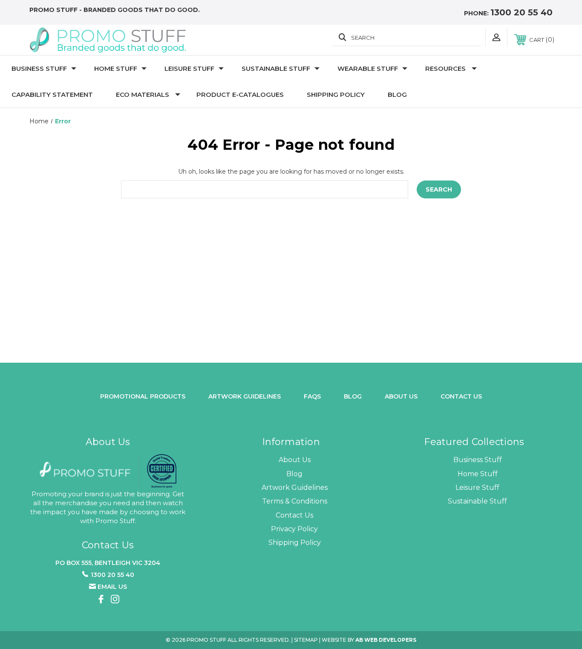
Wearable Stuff (367, 68)
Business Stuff (39, 68)
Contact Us (461, 396)
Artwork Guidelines (244, 396)
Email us (112, 587)
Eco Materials (142, 94)
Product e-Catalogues (240, 94)
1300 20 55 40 (521, 12)
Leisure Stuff (189, 68)
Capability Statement (52, 94)
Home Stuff (115, 68)
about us (401, 396)
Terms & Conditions (294, 501)
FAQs (312, 396)
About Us (295, 460)
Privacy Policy (294, 529)
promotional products (142, 396)
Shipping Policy (336, 94)
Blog (397, 94)
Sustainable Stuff (276, 68)
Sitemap (306, 640)
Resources (445, 68)
